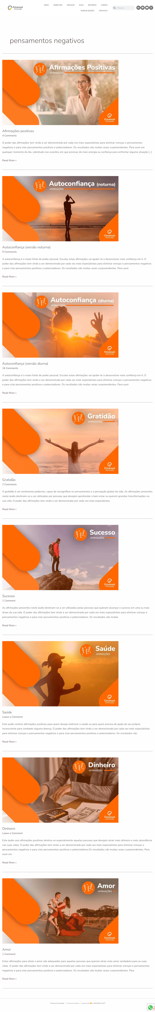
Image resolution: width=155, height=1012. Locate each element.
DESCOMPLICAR (99, 1003)
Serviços (71, 5)
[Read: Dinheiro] (60, 790)
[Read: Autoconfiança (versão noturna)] (60, 208)
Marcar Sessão (87, 11)
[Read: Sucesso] (60, 557)
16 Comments (10, 368)
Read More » (9, 160)
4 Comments (9, 135)
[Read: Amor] (60, 910)
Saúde (7, 712)
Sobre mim (57, 5)
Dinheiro (8, 828)
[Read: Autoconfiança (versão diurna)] (60, 324)
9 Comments (9, 252)
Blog (81, 5)
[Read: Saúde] (60, 673)
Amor (6, 949)
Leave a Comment (12, 717)
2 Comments (9, 484)
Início (46, 5)
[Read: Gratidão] (60, 441)
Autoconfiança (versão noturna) (26, 247)
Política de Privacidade (57, 1003)
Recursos (92, 5)
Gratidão (9, 480)
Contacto (103, 11)
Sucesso (8, 596)
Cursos (104, 5)
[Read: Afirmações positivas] (60, 92)
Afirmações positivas (18, 131)
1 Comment (8, 600)
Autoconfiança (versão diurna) (25, 363)
